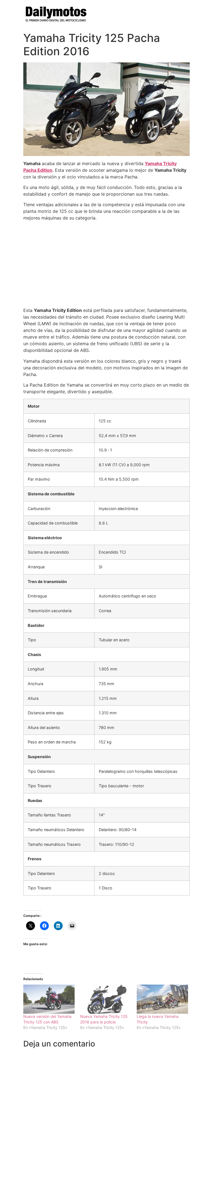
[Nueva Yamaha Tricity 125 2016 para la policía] (105, 999)
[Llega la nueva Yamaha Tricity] (162, 999)
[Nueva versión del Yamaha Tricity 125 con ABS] (49, 999)
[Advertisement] (106, 264)
